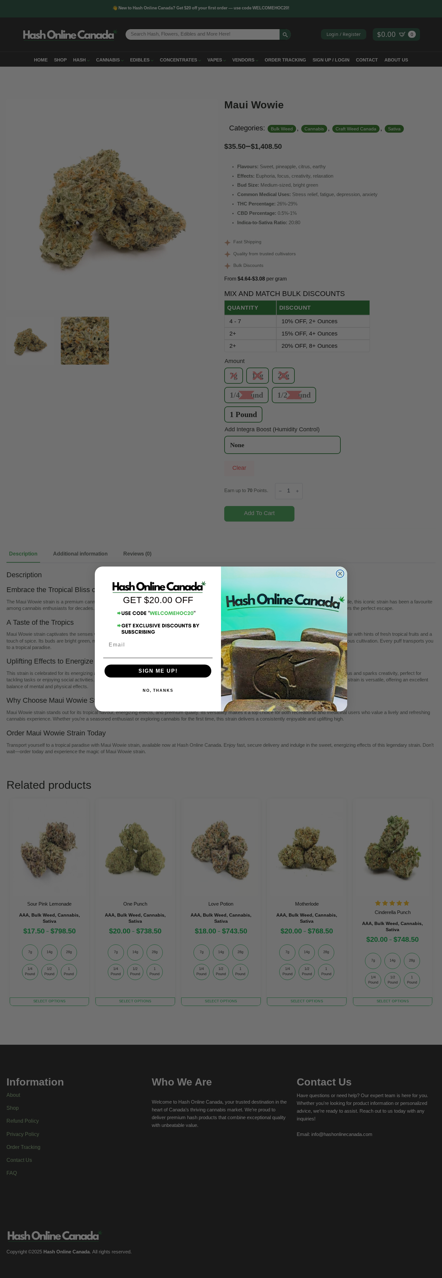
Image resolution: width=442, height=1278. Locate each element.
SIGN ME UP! (158, 671)
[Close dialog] (340, 574)
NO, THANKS (158, 690)
